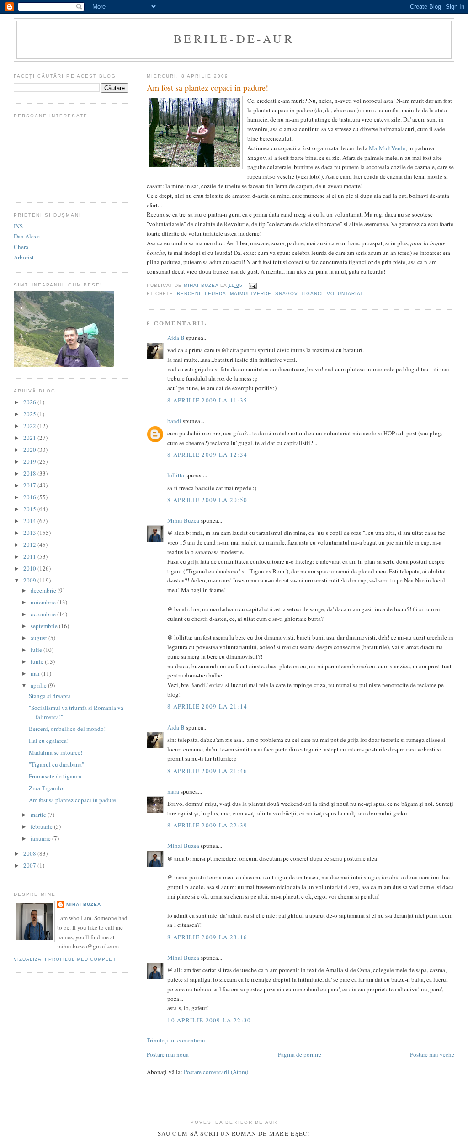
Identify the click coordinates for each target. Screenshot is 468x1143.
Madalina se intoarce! (55, 752)
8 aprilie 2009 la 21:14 (207, 706)
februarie (42, 826)
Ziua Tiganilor (47, 788)
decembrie (44, 590)
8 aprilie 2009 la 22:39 (207, 825)
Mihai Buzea (183, 520)
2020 (30, 449)
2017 (30, 485)
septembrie (45, 626)
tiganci (312, 293)
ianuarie (41, 838)
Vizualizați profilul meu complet (65, 959)
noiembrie (44, 602)
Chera (21, 247)
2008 (30, 853)
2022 (30, 426)
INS (18, 226)
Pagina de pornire (299, 1054)
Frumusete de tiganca (55, 776)
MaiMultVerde (387, 148)
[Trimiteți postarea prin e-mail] (253, 285)
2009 (30, 580)
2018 (30, 473)
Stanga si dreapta (50, 696)
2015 (30, 509)
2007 (30, 865)
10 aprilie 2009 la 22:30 (209, 1020)
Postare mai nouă (168, 1054)
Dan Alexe (27, 236)
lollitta (175, 475)
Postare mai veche (432, 1054)
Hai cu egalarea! (49, 740)
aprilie (39, 685)
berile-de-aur (234, 38)
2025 (30, 414)
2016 (30, 497)
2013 (30, 533)
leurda (215, 293)
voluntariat (345, 293)
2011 (30, 556)
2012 (30, 544)
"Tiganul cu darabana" (56, 764)
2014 (30, 521)
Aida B (176, 337)
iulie (37, 650)
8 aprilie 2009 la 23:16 (207, 937)
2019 (30, 461)
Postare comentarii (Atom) (216, 1072)
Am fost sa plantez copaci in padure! (73, 800)
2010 (30, 568)
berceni (189, 293)
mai (36, 673)
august (39, 638)
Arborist (24, 257)
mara (173, 791)
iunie (38, 661)
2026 (30, 402)
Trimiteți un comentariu (176, 1040)
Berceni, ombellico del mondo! (67, 729)
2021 (30, 438)
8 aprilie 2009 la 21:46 (207, 771)
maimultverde (250, 293)
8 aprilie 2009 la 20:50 (207, 500)
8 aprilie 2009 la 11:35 (207, 400)
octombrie (44, 614)
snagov (286, 293)
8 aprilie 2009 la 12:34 (207, 454)
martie (39, 814)
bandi (174, 421)
